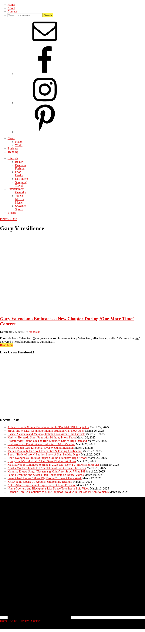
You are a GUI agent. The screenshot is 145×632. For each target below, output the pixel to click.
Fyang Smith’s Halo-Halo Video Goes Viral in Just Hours (42, 461)
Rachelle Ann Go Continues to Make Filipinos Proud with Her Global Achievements (58, 491)
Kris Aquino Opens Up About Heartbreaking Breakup (40, 481)
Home (3, 620)
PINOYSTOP (8, 219)
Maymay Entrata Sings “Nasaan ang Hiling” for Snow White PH (46, 471)
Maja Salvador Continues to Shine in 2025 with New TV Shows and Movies (53, 464)
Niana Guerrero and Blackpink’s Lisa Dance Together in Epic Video (48, 488)
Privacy (24, 620)
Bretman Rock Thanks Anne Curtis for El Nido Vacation (41, 444)
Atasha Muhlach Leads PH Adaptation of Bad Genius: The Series (47, 468)
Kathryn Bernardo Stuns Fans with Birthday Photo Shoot (42, 437)
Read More (6, 345)
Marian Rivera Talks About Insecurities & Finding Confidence (45, 451)
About (13, 620)
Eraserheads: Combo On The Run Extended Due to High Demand (47, 440)
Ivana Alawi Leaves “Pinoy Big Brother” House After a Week (45, 478)
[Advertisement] (72, 387)
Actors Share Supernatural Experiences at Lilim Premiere (42, 485)
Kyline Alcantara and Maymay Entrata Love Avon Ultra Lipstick (46, 434)
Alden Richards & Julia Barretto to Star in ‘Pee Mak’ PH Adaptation (48, 427)
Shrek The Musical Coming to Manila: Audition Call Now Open (46, 430)
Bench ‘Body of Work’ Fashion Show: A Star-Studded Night (44, 454)
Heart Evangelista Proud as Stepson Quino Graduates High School (47, 457)
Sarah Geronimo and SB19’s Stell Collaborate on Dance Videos (46, 474)
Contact (35, 620)
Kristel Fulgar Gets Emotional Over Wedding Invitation (41, 447)
